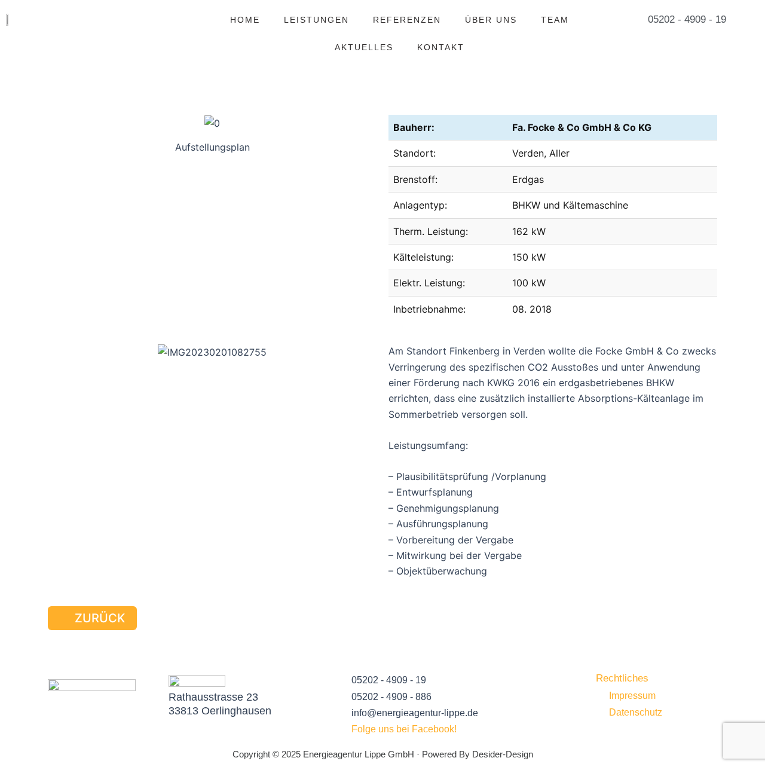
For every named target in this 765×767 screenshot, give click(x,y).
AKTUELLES (364, 47)
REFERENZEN (407, 20)
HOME (245, 20)
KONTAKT (440, 47)
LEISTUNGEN (316, 20)
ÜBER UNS (491, 20)
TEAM (555, 20)
